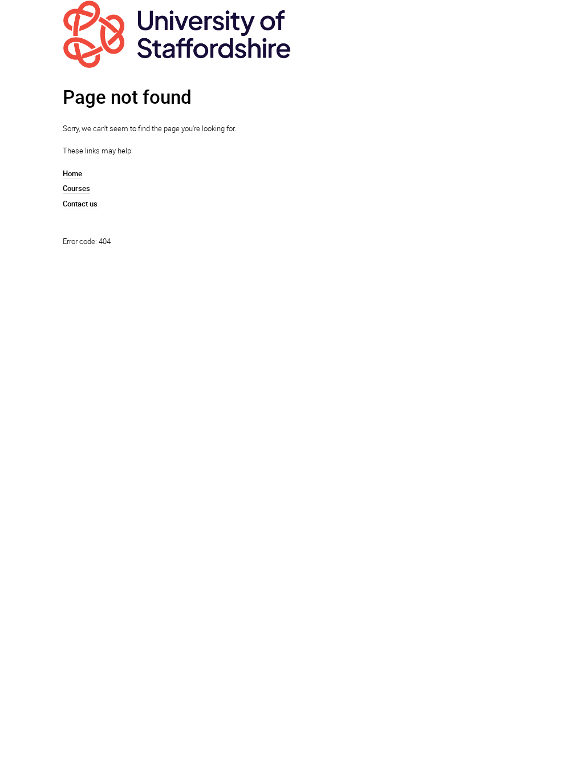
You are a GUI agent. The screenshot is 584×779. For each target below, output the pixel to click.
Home (72, 173)
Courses (76, 188)
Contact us (80, 203)
